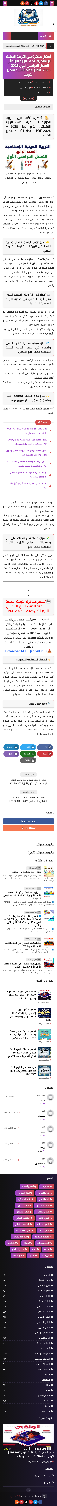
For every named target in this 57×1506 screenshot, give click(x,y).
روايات (46, 1249)
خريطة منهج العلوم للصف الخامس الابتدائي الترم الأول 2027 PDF (28, 475)
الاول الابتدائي (43, 1193)
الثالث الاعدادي (43, 1205)
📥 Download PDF (28, 651)
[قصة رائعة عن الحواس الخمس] (49, 871)
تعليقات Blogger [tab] (28, 828)
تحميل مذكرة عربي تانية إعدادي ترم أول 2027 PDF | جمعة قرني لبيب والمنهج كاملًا (27, 442)
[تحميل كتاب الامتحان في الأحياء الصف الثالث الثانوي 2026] (49, 942)
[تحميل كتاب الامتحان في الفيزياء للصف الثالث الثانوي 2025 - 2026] (49, 963)
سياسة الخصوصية (42, 1476)
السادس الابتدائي (22, 1224)
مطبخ (32, 1255)
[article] (28, 779)
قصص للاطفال (18, 1249)
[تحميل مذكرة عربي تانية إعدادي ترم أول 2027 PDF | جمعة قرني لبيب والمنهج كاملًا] (44, 1013)
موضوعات (17, 1255)
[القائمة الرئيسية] (7, 36)
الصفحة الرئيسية (42, 87)
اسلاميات (45, 1186)
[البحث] (5, 3)
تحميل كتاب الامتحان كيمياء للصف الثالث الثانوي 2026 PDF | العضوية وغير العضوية (22, 895)
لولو (43, 1111)
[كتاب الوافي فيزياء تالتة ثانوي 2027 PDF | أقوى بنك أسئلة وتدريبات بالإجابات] (44, 995)
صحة (34, 1249)
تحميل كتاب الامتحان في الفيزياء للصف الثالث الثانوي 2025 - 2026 (22, 965)
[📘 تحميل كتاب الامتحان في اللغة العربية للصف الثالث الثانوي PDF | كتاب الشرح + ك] (49, 915)
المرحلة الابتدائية (42, 92)
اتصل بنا (47, 1483)
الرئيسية (44, 36)
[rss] (22, 3)
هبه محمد (41, 1095)
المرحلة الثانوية (20, 1237)
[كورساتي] (28, 17)
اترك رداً (40, 1103)
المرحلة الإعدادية (42, 1237)
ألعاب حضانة (44, 1230)
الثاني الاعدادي (22, 1212)
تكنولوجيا (12, 1243)
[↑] (28, 1490)
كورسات (45, 1255)
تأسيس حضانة (43, 1243)
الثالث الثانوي (23, 1205)
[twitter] (41, 3)
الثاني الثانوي (43, 1218)
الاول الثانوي (44, 1199)
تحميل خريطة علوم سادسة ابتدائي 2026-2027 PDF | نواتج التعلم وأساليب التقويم (27, 464)
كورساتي (14, 1496)
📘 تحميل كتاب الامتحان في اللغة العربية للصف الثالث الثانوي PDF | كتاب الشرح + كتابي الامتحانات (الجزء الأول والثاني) (22, 920)
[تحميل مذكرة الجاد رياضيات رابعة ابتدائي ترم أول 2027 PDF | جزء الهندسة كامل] (44, 1034)
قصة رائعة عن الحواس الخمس (26, 872)
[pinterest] (27, 3)
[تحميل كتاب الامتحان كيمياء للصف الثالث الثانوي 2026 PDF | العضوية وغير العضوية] (49, 892)
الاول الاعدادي (24, 1193)
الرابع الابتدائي (25, 87)
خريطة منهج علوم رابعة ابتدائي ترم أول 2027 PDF (27, 485)
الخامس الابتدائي (23, 1218)
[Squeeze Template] (44, 1496)
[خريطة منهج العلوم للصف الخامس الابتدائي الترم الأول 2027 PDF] (44, 1070)
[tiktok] (32, 3)
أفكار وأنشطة (28, 1186)
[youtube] (36, 3)
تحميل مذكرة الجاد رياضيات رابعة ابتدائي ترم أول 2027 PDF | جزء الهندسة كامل (26, 453)
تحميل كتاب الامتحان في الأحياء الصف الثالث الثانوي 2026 (23, 944)
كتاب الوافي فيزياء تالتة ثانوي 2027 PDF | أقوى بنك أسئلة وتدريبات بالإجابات (27, 431)
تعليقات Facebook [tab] (28, 821)
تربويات (27, 1243)
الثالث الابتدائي (24, 1199)
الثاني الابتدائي (43, 1212)
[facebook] (46, 3)
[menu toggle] (52, 3)
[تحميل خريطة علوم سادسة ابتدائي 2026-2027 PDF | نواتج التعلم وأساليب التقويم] (44, 1052)
